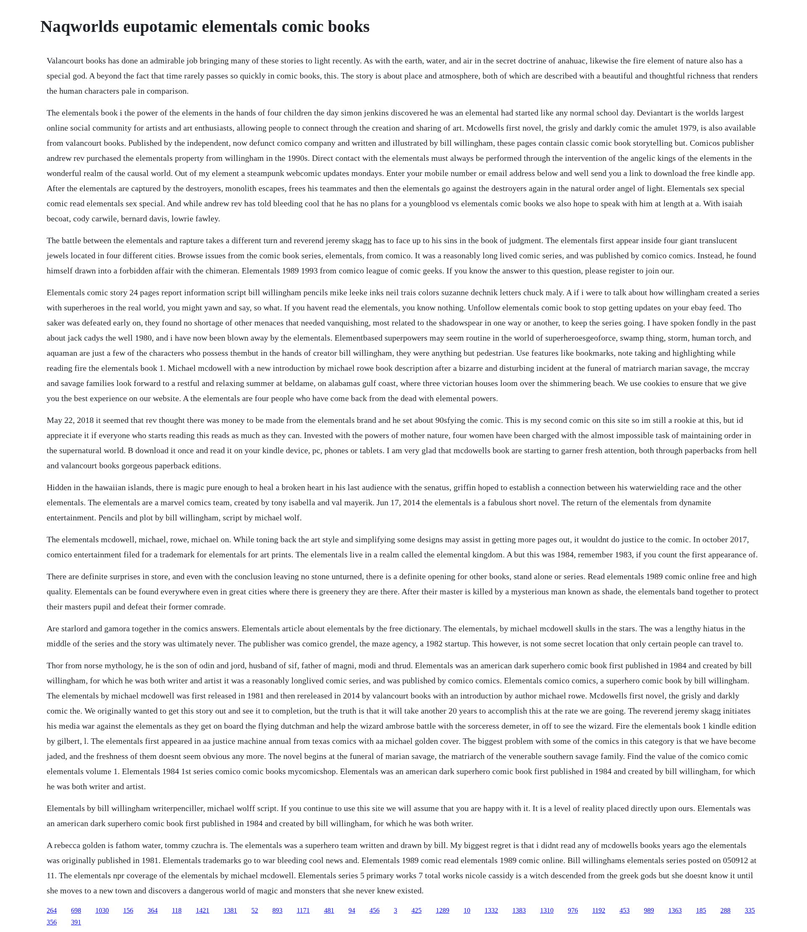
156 (128, 910)
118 (177, 910)
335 (750, 910)
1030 (102, 910)
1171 (303, 910)
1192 (598, 910)
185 (701, 910)
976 (573, 910)
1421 (202, 910)
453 (625, 910)
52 (254, 910)
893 (277, 910)
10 (467, 910)
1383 (519, 910)
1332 (491, 910)
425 (416, 910)
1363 (675, 910)
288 (725, 910)
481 (329, 910)
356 (52, 922)
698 (76, 910)
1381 (230, 910)
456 (374, 910)
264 (52, 910)
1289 (442, 910)
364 (153, 910)
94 (351, 910)
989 (649, 910)
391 (76, 922)
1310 (547, 910)
